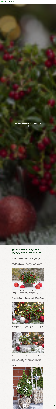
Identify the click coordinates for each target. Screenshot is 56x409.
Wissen (40, 1)
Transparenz (29, 1)
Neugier (17, 1)
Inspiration (20, 1)
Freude (32, 1)
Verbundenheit (24, 1)
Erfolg (34, 1)
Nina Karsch (31, 125)
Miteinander (37, 1)
